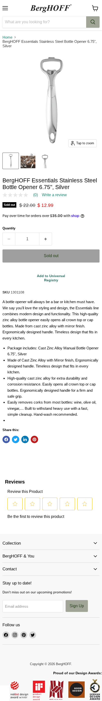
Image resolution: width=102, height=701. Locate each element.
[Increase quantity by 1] (45, 239)
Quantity (8, 228)
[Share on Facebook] (6, 439)
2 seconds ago (51, 278)
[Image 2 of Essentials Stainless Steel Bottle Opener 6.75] (28, 161)
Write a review (54, 195)
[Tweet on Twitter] (15, 439)
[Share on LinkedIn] (25, 439)
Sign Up (77, 606)
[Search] (93, 22)
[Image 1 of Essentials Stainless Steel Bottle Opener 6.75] (11, 161)
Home (7, 37)
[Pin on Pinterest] (34, 439)
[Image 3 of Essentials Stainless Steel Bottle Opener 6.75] (45, 161)
